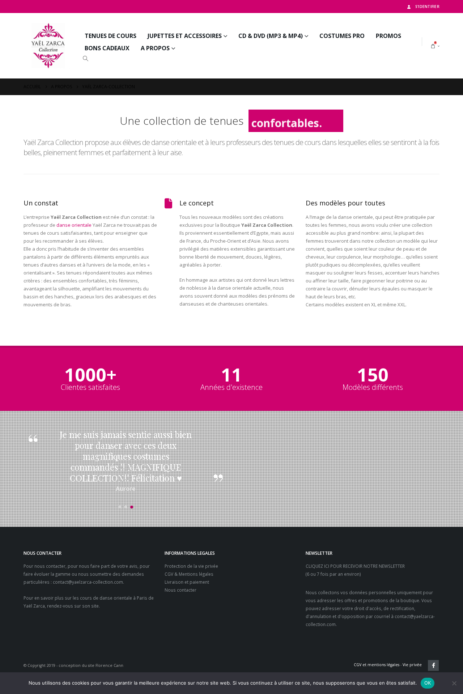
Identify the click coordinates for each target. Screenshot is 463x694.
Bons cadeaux (107, 48)
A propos (155, 48)
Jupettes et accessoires (185, 36)
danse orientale (74, 225)
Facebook (433, 665)
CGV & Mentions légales (189, 574)
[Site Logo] (49, 46)
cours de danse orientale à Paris (113, 598)
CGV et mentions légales (376, 664)
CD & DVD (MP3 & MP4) (270, 36)
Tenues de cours (110, 36)
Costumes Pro (342, 36)
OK (427, 683)
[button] (85, 58)
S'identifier (427, 6)
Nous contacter (180, 590)
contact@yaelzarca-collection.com (88, 582)
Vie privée (412, 664)
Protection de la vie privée (191, 566)
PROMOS (388, 36)
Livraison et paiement (187, 582)
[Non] (454, 683)
